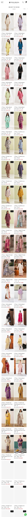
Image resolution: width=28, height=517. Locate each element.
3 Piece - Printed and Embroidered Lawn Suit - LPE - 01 (7, 456)
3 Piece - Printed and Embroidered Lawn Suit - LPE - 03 (7, 430)
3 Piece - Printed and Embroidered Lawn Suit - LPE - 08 (7, 404)
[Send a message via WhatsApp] (25, 514)
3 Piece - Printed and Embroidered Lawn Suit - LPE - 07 (20, 404)
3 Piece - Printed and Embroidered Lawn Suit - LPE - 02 (20, 430)
